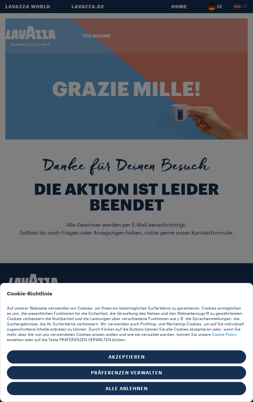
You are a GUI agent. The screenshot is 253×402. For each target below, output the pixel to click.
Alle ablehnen (126, 388)
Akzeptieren (126, 357)
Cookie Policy (224, 335)
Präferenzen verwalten (126, 372)
